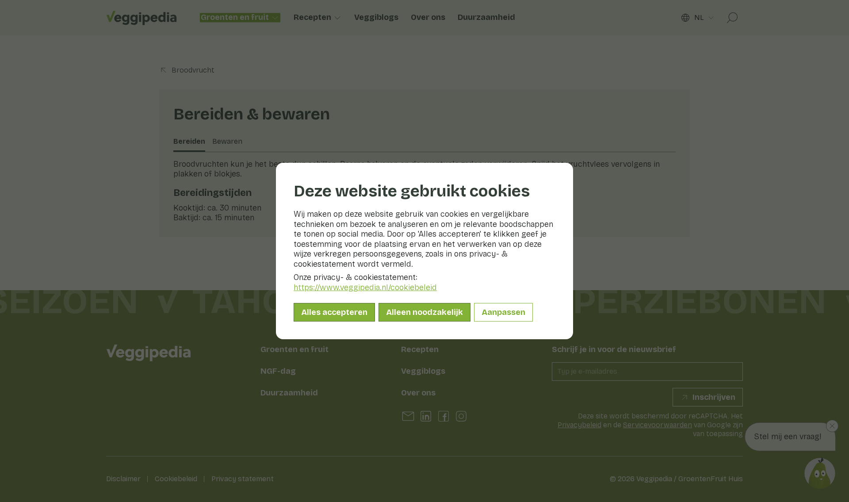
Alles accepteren (334, 312)
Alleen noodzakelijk (424, 312)
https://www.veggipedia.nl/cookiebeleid (365, 287)
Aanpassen (503, 312)
